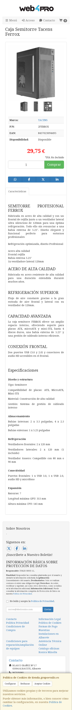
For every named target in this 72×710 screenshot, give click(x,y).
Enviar (47, 609)
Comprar (54, 164)
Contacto (48, 20)
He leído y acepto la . (32, 601)
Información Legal (50, 619)
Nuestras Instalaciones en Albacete (49, 634)
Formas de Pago (48, 626)
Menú (13, 20)
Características (17, 191)
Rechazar (25, 684)
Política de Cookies (50, 622)
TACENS (43, 120)
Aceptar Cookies (42, 684)
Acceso (30, 20)
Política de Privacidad (22, 594)
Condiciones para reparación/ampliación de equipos (20, 645)
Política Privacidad (17, 622)
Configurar (10, 684)
